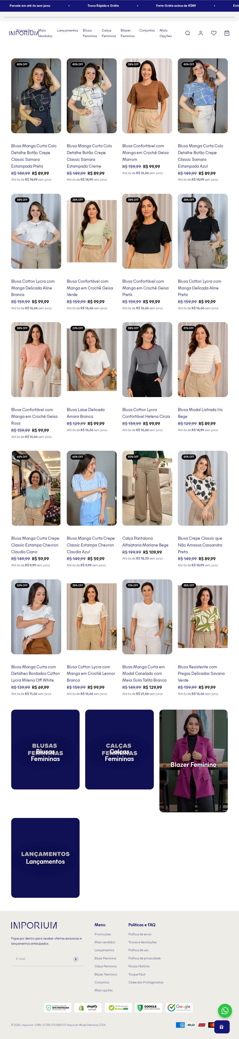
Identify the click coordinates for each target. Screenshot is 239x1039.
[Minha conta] (200, 33)
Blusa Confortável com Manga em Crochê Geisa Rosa (34, 416)
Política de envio (139, 934)
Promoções (24, 30)
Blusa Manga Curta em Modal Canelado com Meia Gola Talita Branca (144, 673)
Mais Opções (166, 33)
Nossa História (138, 966)
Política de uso (138, 950)
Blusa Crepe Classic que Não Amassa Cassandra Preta (200, 545)
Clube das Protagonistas (145, 982)
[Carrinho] (227, 33)
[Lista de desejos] (213, 33)
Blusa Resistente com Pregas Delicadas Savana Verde (201, 673)
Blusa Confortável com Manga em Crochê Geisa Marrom (145, 152)
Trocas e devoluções (142, 942)
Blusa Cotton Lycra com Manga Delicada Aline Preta (199, 288)
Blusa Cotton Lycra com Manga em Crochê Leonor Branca (91, 673)
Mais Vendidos (45, 33)
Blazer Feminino (128, 33)
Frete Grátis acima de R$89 (159, 6)
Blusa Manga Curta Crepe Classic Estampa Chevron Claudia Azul (91, 545)
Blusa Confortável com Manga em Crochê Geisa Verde (90, 288)
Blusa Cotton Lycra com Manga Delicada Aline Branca (33, 288)
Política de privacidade (144, 958)
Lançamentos (67, 30)
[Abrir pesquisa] (187, 33)
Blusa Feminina (90, 33)
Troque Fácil (136, 974)
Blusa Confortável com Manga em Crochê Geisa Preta (145, 288)
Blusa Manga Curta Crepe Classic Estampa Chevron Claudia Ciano (35, 545)
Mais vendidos (105, 942)
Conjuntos (147, 30)
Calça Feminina (109, 33)
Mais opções (103, 990)
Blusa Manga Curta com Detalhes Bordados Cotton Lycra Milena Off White (35, 673)
